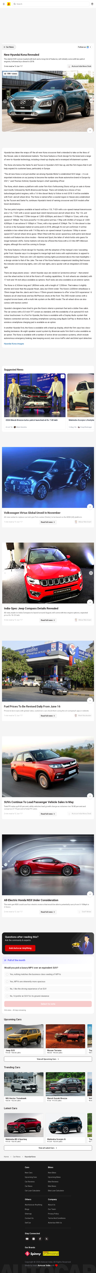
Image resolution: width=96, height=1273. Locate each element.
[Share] (90, 131)
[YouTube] (27, 1239)
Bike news (52, 1186)
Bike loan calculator (56, 1191)
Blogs (27, 1209)
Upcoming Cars (31, 1177)
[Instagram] (33, 1239)
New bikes (52, 1173)
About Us (51, 1205)
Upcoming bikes (54, 1177)
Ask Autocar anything (33, 1205)
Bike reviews (53, 1182)
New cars (28, 1173)
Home (6, 1157)
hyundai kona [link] (30, 1157)
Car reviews (30, 1182)
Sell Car (28, 1223)
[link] (24, 1036)
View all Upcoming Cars (46, 1059)
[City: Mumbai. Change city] (92, 4)
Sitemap (28, 1214)
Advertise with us (55, 1223)
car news (16, 1157)
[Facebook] (40, 1239)
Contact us (29, 1218)
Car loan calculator (32, 1191)
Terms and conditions (57, 1218)
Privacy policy (53, 1214)
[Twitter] (46, 1239)
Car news (28, 1186)
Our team (52, 1209)
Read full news (47, 522)
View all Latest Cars (46, 1148)
